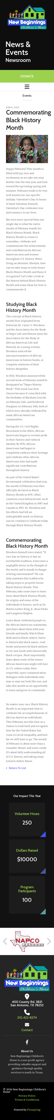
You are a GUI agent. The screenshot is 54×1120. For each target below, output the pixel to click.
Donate (27, 76)
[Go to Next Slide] (49, 941)
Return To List (17, 768)
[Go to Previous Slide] (5, 941)
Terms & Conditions (27, 1099)
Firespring (33, 1109)
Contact (27, 1030)
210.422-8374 (27, 1017)
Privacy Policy (27, 1095)
